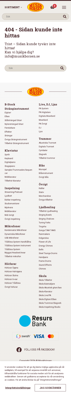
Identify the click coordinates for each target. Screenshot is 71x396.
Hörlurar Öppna (11, 268)
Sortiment (12, 7)
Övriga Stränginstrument (16, 139)
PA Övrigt (43, 124)
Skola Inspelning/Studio (49, 307)
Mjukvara (9, 207)
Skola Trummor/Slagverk (50, 303)
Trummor (45, 138)
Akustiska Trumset (47, 143)
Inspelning (12, 188)
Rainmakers (44, 234)
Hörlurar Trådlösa (12, 283)
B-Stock (10, 104)
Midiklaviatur (10, 177)
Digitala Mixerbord (47, 116)
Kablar (41, 188)
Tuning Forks (44, 222)
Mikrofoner (12, 226)
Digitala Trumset (46, 146)
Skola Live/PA (45, 295)
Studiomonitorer (12, 203)
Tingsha (42, 226)
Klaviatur (11, 150)
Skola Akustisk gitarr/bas (50, 287)
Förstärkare (10, 128)
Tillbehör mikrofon (13, 256)
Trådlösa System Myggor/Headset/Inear (15, 251)
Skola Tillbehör (45, 280)
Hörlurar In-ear (11, 279)
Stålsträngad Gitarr (13, 120)
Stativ (41, 192)
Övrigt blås (44, 177)
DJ (40, 128)
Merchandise (45, 196)
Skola (43, 275)
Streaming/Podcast (13, 192)
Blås (42, 165)
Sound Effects (45, 265)
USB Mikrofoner (12, 238)
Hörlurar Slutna (11, 275)
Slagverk (43, 154)
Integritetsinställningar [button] (18, 387)
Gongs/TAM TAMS (47, 230)
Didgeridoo (44, 238)
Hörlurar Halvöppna (13, 271)
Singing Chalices (46, 219)
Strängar (8, 135)
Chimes (42, 269)
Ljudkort (8, 196)
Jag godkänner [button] (50, 387)
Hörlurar (10, 263)
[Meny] (64, 7)
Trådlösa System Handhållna (18, 242)
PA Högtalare (45, 112)
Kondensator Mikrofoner (16, 230)
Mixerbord (43, 120)
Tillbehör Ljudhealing (48, 211)
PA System (44, 108)
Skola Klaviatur (45, 291)
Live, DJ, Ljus (48, 104)
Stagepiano (10, 166)
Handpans (43, 257)
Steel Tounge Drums (48, 253)
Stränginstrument (17, 108)
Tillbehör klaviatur (13, 181)
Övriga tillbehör (46, 200)
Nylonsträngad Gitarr (14, 124)
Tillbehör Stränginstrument (17, 143)
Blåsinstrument (46, 173)
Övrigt (43, 184)
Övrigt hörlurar (11, 287)
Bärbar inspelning (12, 200)
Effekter (8, 132)
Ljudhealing (47, 207)
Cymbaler (43, 150)
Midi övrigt (9, 215)
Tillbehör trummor (47, 158)
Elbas (7, 116)
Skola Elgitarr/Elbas (47, 299)
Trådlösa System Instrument (18, 245)
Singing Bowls (45, 215)
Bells (41, 249)
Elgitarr (8, 112)
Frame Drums (45, 261)
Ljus (41, 131)
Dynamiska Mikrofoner (15, 234)
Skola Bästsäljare (47, 284)
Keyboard (9, 158)
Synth (7, 155)
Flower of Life (45, 242)
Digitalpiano (10, 162)
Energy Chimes (46, 246)
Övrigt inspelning (12, 219)
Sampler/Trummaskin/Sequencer (18, 171)
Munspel (43, 169)
